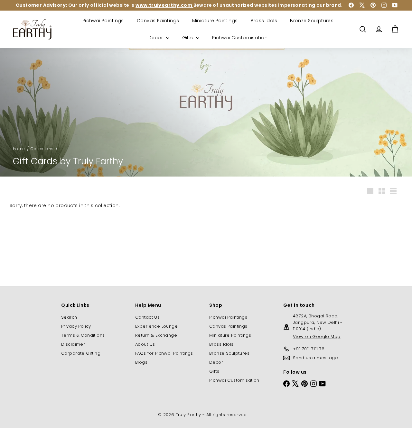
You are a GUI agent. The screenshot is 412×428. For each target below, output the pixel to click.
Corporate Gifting (80, 353)
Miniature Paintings (215, 20)
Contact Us (147, 317)
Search (69, 317)
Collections (42, 148)
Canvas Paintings (158, 20)
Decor (156, 37)
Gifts (188, 37)
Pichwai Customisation (239, 37)
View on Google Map (317, 336)
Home (19, 148)
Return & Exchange (156, 335)
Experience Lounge (156, 326)
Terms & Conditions (83, 335)
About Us (145, 344)
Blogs (141, 362)
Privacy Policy (76, 326)
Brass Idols (264, 20)
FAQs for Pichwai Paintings (164, 353)
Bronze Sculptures (311, 20)
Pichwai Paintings (103, 20)
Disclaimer (73, 344)
